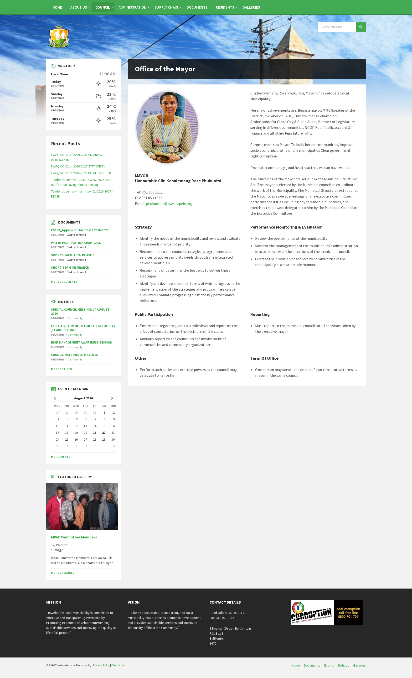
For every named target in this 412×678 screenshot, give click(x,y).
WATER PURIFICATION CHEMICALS (76, 242)
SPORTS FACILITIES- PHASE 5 (72, 255)
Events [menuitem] (329, 665)
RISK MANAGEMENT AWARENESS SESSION (81, 342)
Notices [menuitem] (343, 665)
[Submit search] (361, 27)
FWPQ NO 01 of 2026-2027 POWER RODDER (81, 173)
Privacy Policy (101, 665)
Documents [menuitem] (312, 665)
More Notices (61, 369)
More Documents (64, 281)
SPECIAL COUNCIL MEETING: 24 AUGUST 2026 (80, 311)
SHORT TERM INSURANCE (70, 267)
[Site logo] (59, 49)
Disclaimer (118, 665)
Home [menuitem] (296, 665)
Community (75, 318)
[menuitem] (57, 7)
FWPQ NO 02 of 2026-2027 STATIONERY (78, 166)
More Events (60, 457)
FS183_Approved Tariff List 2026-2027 (79, 230)
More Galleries (62, 572)
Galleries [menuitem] (359, 665)
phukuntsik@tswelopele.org (169, 203)
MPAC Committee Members (74, 537)
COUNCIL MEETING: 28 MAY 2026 (74, 355)
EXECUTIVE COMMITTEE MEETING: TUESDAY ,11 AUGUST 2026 (83, 328)
